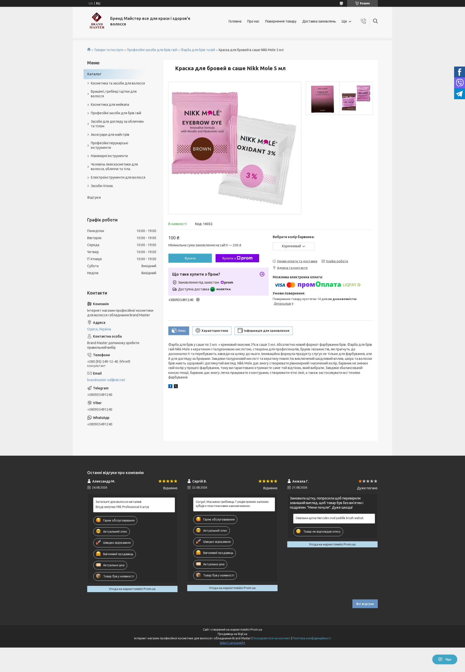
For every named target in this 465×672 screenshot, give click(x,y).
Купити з (229, 258)
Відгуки (94, 197)
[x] (176, 387)
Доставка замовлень (319, 21)
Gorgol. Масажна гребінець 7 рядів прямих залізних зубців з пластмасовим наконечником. (232, 503)
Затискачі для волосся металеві (118, 501)
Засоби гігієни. (102, 186)
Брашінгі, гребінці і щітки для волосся (114, 94)
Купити (190, 258)
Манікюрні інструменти (109, 156)
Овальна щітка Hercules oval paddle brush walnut (330, 518)
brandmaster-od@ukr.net (106, 380)
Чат (448, 659)
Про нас (253, 21)
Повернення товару (280, 21)
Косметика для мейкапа (110, 104)
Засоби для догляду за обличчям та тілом (117, 124)
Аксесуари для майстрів (110, 134)
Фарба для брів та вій (198, 50)
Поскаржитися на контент (271, 638)
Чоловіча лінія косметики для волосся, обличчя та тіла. (114, 166)
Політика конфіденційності (312, 638)
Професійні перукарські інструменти (109, 145)
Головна (235, 21)
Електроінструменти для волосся (118, 177)
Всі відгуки (365, 603)
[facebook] (170, 387)
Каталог (94, 74)
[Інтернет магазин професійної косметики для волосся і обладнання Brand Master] (97, 21)
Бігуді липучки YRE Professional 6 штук (122, 506)
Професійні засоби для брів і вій (152, 50)
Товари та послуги (108, 50)
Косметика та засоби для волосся (118, 83)
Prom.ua (256, 629)
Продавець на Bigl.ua (232, 633)
